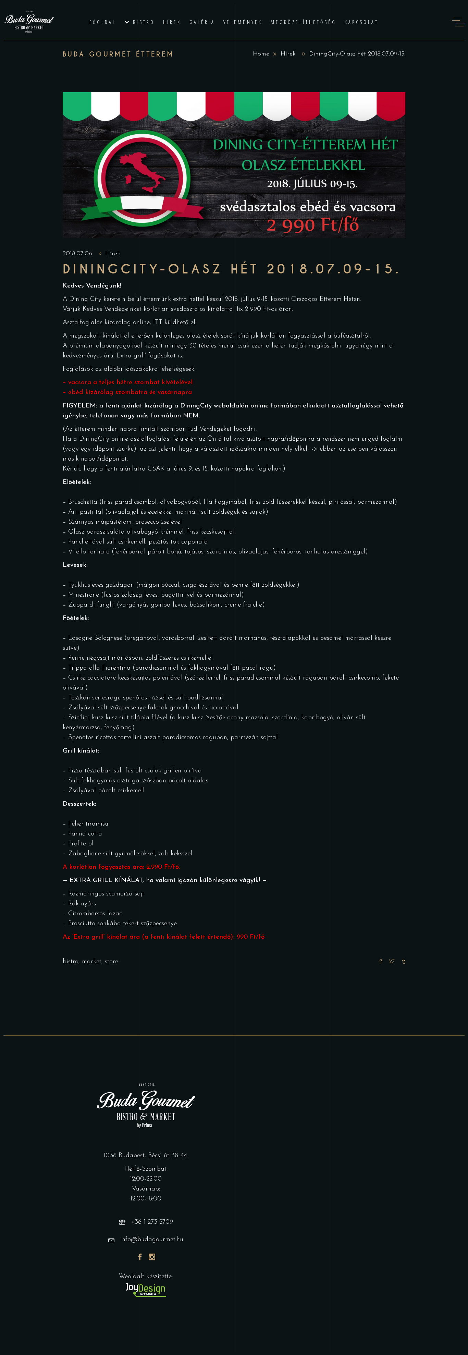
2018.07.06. (79, 254)
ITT (157, 322)
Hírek (288, 54)
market (91, 962)
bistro (70, 962)
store (111, 962)
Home (261, 54)
